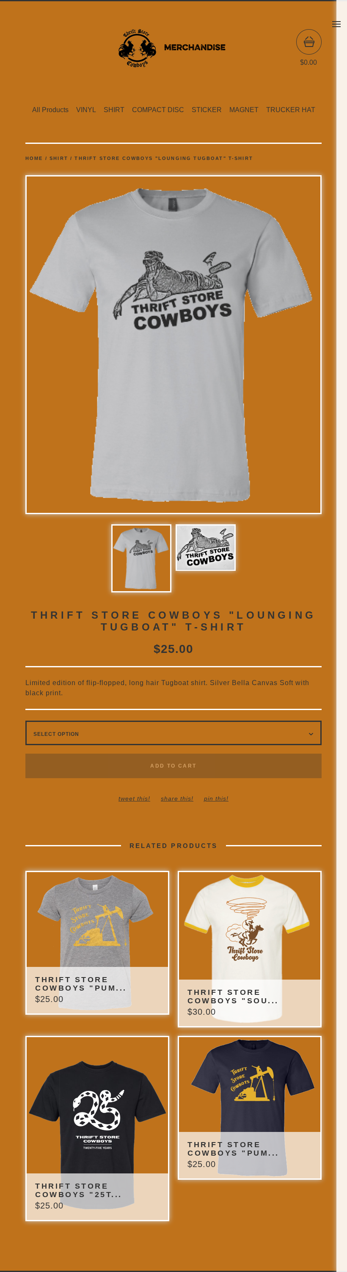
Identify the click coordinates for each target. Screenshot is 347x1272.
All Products (50, 109)
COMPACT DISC (158, 109)
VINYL (86, 109)
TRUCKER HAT (290, 109)
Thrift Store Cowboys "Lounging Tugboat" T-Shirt (163, 158)
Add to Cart (173, 766)
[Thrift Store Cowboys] (173, 48)
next (248, 345)
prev (99, 345)
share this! (177, 798)
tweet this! (134, 798)
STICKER (207, 109)
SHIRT (114, 109)
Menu (336, 24)
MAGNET (244, 109)
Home (34, 158)
